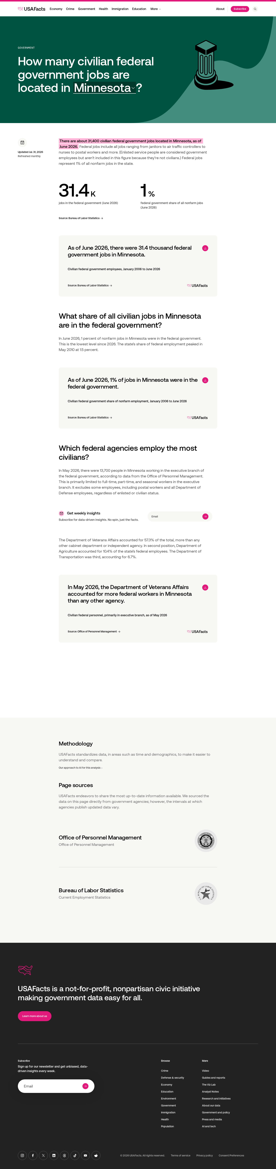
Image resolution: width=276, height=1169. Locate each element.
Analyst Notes (210, 1091)
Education (139, 9)
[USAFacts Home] (31, 9)
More (154, 9)
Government (86, 9)
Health (103, 9)
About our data (211, 1105)
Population (167, 1126)
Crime (70, 9)
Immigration (120, 9)
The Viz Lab (209, 1084)
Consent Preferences (231, 1155)
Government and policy (216, 1112)
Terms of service (180, 1155)
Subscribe (240, 8)
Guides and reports (213, 1077)
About (220, 9)
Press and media (212, 1119)
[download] (205, 248)
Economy (56, 9)
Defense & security (172, 1077)
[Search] (255, 9)
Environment (168, 1098)
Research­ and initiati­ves (216, 1098)
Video (205, 1070)
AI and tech (209, 1126)
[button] (104, 88)
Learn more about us (34, 1016)
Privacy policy (204, 1155)
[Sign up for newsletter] (205, 516)
